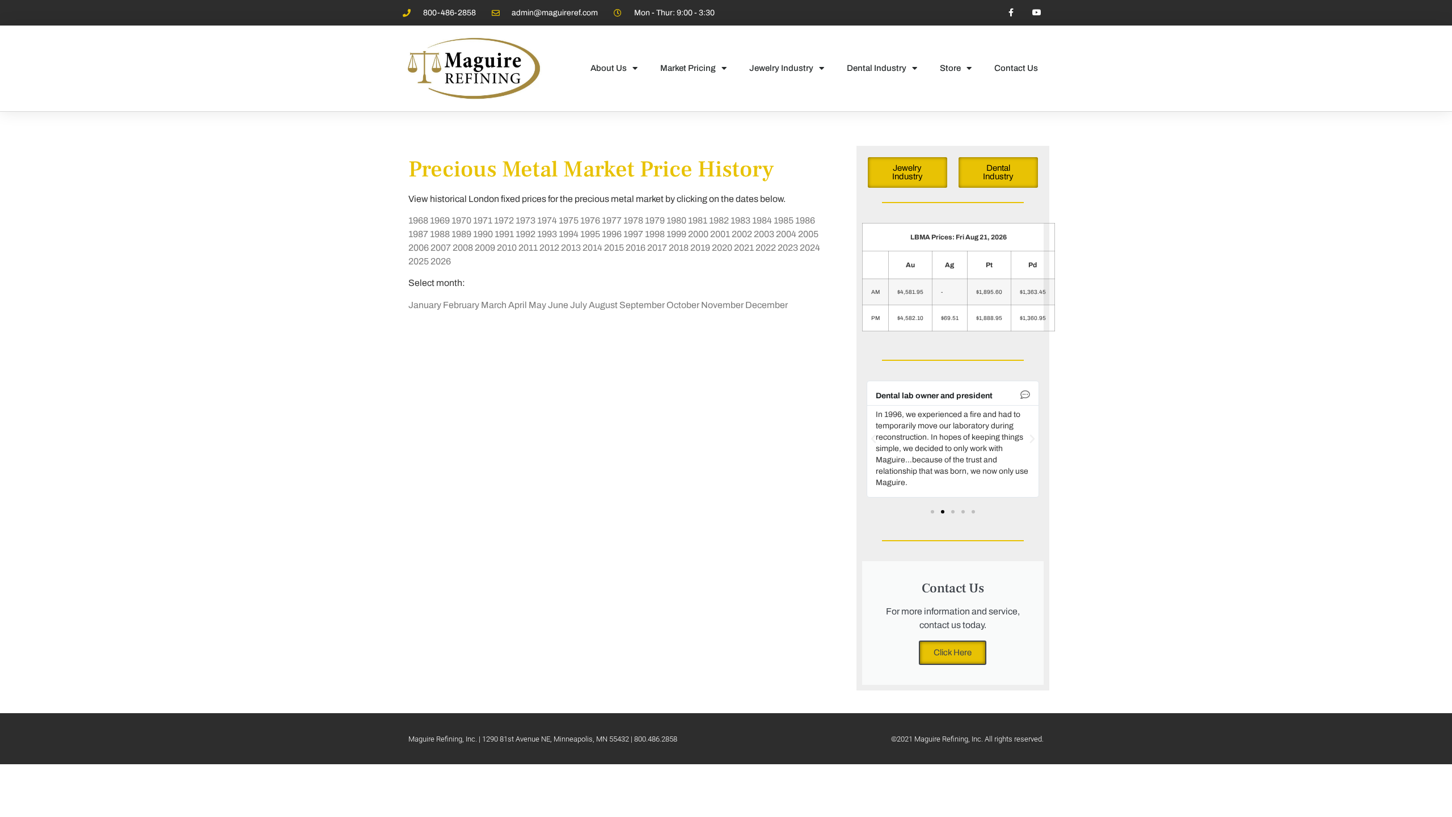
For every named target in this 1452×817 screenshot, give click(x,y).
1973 (525, 220)
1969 (440, 220)
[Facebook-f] (1011, 13)
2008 (463, 247)
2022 (765, 247)
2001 (720, 234)
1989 (461, 234)
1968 (418, 220)
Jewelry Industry (781, 68)
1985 (783, 220)
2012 (549, 247)
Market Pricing (688, 68)
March (493, 305)
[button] (873, 439)
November (722, 305)
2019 (700, 247)
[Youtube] (1036, 13)
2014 (592, 247)
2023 (788, 247)
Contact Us (1016, 68)
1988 (440, 234)
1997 (633, 234)
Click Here (953, 652)
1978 (633, 220)
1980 (676, 220)
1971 (482, 220)
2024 (810, 247)
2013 (571, 247)
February (461, 305)
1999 (676, 234)
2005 (808, 234)
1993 (547, 234)
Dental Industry (876, 68)
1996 (612, 234)
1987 (418, 234)
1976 (590, 220)
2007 (440, 247)
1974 (547, 220)
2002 (742, 234)
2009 (485, 247)
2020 (722, 247)
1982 (719, 220)
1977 (612, 220)
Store (950, 68)
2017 (657, 247)
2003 (764, 234)
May (537, 305)
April (517, 305)
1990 (483, 234)
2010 (507, 247)
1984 (762, 220)
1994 (569, 234)
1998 (655, 234)
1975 (569, 220)
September (642, 305)
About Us (608, 68)
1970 (461, 220)
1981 (697, 220)
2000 (698, 234)
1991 (504, 234)
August (603, 305)
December (766, 305)
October (682, 305)
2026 (440, 261)
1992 (525, 234)
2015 (614, 247)
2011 (528, 247)
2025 (418, 261)
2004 (786, 234)
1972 (504, 220)
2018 (679, 247)
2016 (635, 247)
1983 (740, 220)
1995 (590, 234)
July (578, 305)
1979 (655, 220)
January (424, 305)
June (558, 305)
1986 (805, 220)
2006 (418, 247)
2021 (744, 247)
